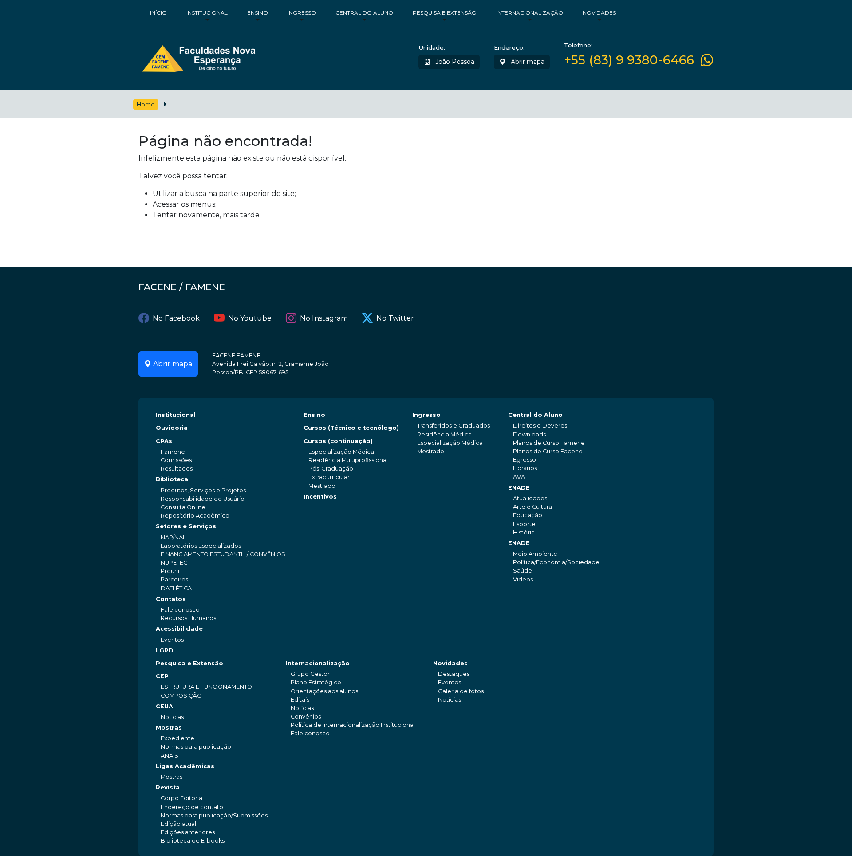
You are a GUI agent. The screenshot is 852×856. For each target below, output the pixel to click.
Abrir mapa (526, 62)
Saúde (522, 570)
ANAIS (169, 755)
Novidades (599, 12)
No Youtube (250, 318)
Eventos (172, 639)
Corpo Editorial (182, 798)
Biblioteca (172, 479)
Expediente (177, 738)
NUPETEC (174, 562)
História (524, 532)
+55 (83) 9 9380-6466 (629, 60)
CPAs (164, 441)
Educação (527, 515)
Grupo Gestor (310, 674)
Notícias (172, 717)
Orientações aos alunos (324, 691)
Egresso (524, 459)
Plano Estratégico (316, 682)
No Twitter (395, 318)
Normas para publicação (196, 746)
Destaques (453, 674)
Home (146, 104)
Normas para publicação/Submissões (214, 815)
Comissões (176, 460)
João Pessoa (454, 62)
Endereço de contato (192, 807)
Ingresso (302, 12)
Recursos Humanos (188, 618)
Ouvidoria (172, 427)
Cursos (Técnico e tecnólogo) (351, 427)
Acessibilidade (179, 628)
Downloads (529, 434)
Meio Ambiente (535, 553)
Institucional (207, 12)
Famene (173, 451)
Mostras (169, 727)
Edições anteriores (188, 832)
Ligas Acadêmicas (185, 766)
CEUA (164, 706)
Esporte (524, 524)
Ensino (257, 12)
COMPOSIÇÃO (181, 695)
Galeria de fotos (461, 691)
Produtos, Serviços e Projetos (203, 490)
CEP (162, 676)
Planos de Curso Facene (548, 451)
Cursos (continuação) (338, 441)
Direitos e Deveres (540, 425)
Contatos (171, 599)
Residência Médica (444, 434)
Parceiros (174, 579)
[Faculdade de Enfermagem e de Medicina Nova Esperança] (198, 56)
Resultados (177, 468)
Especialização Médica (341, 451)
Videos (523, 579)
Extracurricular (329, 477)
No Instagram (324, 318)
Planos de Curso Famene (549, 443)
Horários (525, 468)
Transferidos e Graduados (453, 425)
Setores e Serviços (186, 526)
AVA (519, 477)
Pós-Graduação (330, 468)
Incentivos (320, 496)
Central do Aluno (364, 12)
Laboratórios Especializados (201, 545)
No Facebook (176, 318)
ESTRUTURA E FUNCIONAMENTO (206, 686)
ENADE (519, 487)
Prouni (170, 571)
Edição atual (178, 824)
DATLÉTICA (176, 588)
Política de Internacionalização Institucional (353, 725)
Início (158, 12)
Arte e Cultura (532, 506)
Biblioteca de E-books (193, 840)
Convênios (306, 716)
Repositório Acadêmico (195, 515)
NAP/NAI (172, 537)
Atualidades (530, 498)
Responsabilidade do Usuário (203, 498)
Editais (300, 699)
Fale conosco (180, 609)
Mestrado (321, 486)
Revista (168, 787)
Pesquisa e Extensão (445, 12)
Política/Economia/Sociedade (556, 562)
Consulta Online (183, 507)
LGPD (165, 650)
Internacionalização (529, 12)
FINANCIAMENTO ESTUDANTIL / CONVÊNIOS (223, 554)
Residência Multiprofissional (348, 460)
